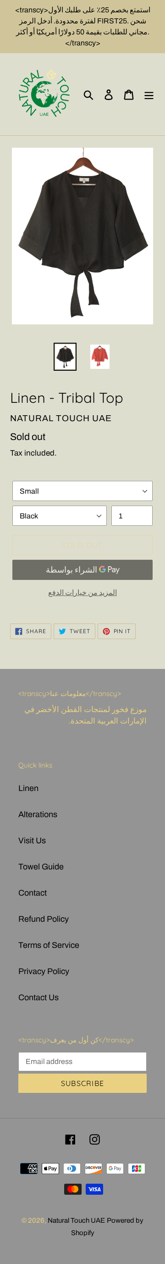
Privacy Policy (43, 971)
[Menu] (149, 94)
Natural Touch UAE (76, 1220)
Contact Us (38, 997)
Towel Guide (41, 866)
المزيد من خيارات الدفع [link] (82, 592)
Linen (28, 788)
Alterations (37, 814)
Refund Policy (43, 919)
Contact (32, 892)
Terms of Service (48, 945)
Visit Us (32, 840)
